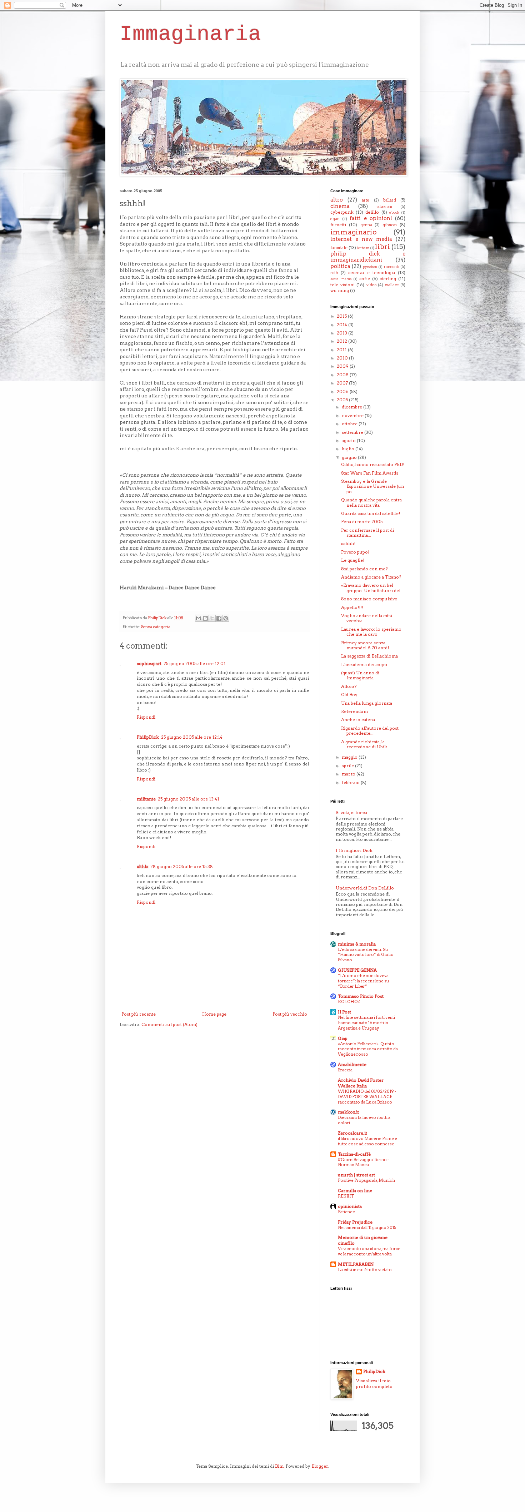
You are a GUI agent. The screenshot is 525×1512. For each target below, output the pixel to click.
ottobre (350, 423)
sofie (364, 278)
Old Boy (349, 694)
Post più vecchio (289, 1014)
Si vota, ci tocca (351, 812)
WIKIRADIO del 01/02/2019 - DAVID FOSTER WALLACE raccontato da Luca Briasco (367, 1097)
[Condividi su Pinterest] (225, 618)
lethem (363, 248)
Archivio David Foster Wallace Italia (361, 1083)
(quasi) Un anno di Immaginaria (360, 675)
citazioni (384, 206)
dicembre (352, 407)
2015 (342, 316)
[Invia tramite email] (198, 618)
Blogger (319, 1466)
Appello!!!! (352, 607)
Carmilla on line (355, 1190)
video (371, 285)
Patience (346, 1211)
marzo (349, 774)
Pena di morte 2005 (361, 521)
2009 (343, 366)
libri (382, 247)
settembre (353, 432)
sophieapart (149, 663)
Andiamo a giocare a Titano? (371, 577)
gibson (389, 224)
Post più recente (138, 1014)
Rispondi (146, 717)
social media (341, 279)
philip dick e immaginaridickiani (367, 257)
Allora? (348, 686)
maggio (350, 757)
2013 (342, 333)
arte (365, 200)
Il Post (344, 1012)
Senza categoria (155, 627)
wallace (392, 285)
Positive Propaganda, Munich (366, 1180)
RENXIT (346, 1196)
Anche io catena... (359, 719)
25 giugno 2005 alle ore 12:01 (195, 663)
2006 (343, 391)
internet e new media (361, 239)
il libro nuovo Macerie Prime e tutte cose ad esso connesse (367, 1141)
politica (340, 266)
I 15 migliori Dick (354, 850)
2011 (342, 349)
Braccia (345, 1069)
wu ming (339, 290)
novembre (353, 415)
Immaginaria (190, 34)
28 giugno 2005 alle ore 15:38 (181, 866)
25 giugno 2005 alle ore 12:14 (191, 737)
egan (335, 219)
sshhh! (348, 543)
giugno (350, 457)
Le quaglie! (352, 560)
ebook (394, 212)
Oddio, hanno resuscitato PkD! (372, 464)
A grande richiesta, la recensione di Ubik (364, 744)
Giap (343, 1038)
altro (336, 200)
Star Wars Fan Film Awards (369, 473)
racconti (391, 266)
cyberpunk (342, 212)
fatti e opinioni (371, 218)
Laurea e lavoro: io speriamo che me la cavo (371, 631)
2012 (342, 341)
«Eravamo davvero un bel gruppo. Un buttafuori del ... (373, 588)
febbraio (351, 782)
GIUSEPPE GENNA (357, 970)
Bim (279, 1466)
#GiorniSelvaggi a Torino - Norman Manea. (363, 1162)
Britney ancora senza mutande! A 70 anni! (365, 645)
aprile (348, 765)
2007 (343, 383)
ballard (389, 200)
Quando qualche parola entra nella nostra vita (371, 502)
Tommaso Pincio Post (361, 996)
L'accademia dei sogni (364, 664)
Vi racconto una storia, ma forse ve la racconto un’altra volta (369, 1251)
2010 (343, 358)
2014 (342, 324)
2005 (343, 399)
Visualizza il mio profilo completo (374, 1383)
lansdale (339, 247)
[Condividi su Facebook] (218, 618)
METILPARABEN (356, 1264)
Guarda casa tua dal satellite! (370, 513)
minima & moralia (357, 944)
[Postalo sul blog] (205, 618)
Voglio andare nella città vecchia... (366, 618)
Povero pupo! (355, 552)
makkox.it (348, 1112)
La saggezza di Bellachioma (369, 656)
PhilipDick (148, 737)
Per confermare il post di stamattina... (367, 532)
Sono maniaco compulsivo (369, 598)
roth (334, 273)
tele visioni (342, 284)
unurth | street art (356, 1175)
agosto (349, 440)
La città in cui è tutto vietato (365, 1269)
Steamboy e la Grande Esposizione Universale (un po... (372, 486)
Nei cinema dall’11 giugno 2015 (367, 1227)
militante (146, 799)
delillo (372, 212)
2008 (343, 374)
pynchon (370, 267)
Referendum (354, 711)
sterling (388, 278)
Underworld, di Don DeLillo (365, 888)
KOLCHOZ (349, 1001)
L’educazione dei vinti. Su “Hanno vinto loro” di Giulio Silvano (366, 955)
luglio (348, 448)
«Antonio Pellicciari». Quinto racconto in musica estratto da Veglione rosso (368, 1049)
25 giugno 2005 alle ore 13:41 (188, 799)
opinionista (350, 1206)
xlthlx (142, 866)
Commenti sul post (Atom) (169, 1024)
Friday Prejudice (355, 1222)
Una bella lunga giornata (366, 703)
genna (366, 225)
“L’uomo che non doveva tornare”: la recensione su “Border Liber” (363, 981)
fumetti (338, 224)
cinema (340, 206)
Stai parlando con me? (364, 568)
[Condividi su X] (212, 618)
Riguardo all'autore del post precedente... (370, 730)
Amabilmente (352, 1064)
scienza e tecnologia (371, 272)
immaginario (353, 232)
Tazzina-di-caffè (354, 1154)
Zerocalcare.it (352, 1133)
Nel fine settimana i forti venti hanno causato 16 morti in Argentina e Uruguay (366, 1023)
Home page (214, 1014)
